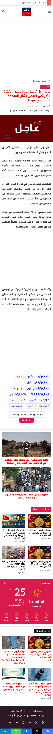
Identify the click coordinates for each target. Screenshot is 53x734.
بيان (22, 400)
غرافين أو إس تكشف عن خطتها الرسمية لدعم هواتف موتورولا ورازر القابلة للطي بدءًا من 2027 (13, 656)
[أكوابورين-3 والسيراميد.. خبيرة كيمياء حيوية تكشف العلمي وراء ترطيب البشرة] (13, 674)
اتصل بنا (42, 715)
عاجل (29, 406)
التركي (44, 400)
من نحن (19, 715)
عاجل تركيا (16, 406)
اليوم (32, 400)
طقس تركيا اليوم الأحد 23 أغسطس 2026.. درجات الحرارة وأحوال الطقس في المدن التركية (14, 534)
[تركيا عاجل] (26, 12)
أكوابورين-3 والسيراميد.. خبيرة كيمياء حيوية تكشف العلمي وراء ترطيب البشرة (13, 686)
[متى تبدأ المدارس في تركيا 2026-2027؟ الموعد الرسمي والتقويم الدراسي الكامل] (13, 552)
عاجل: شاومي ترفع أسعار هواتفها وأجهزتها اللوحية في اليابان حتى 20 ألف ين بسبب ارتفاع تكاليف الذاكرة (40, 689)
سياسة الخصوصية (30, 715)
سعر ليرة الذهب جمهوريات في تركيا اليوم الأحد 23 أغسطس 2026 (40, 564)
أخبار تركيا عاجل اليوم (37, 388)
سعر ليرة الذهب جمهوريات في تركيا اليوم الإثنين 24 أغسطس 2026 (40, 532)
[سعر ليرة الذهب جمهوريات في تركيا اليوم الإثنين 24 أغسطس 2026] (39, 521)
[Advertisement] (26, 47)
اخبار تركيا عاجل (17, 394)
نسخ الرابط (26, 420)
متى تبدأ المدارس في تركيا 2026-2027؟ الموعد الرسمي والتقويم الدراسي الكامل (13, 565)
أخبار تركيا (36, 81)
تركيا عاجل (43, 406)
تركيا (12, 400)
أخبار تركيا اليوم (24, 376)
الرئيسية (45, 81)
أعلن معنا (11, 715)
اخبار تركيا (16, 388)
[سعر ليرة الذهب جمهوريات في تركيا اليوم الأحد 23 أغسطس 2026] (39, 552)
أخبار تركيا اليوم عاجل (37, 382)
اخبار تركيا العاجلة (39, 394)
